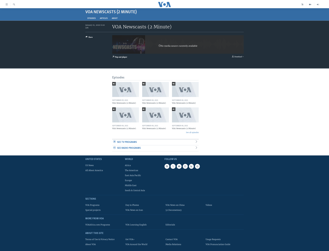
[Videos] (310, 4)
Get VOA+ (130, 239)
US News (89, 165)
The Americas (131, 170)
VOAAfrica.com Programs (97, 225)
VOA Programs (92, 205)
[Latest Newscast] (318, 4)
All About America (94, 170)
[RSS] (191, 166)
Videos (209, 205)
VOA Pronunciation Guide (218, 244)
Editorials (170, 225)
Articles (104, 18)
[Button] (89, 37)
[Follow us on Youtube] (179, 166)
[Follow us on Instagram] (185, 166)
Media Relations (173, 244)
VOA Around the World (136, 244)
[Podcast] (197, 166)
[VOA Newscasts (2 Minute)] (125, 89)
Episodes (91, 18)
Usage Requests (213, 239)
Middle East (130, 185)
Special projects (93, 210)
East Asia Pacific (133, 175)
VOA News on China (175, 205)
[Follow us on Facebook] (166, 166)
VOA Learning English (136, 225)
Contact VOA (172, 239)
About (115, 18)
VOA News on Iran (134, 210)
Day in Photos (132, 205)
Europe (128, 180)
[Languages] (302, 4)
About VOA (90, 244)
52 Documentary (174, 210)
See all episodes (192, 132)
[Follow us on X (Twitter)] (173, 166)
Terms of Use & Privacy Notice (100, 239)
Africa (128, 165)
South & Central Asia (135, 190)
